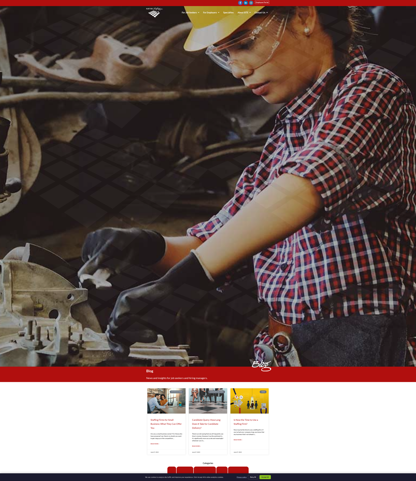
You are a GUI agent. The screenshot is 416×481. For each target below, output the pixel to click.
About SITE (245, 13)
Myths (203, 473)
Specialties (229, 13)
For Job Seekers (191, 13)
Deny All (253, 477)
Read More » (155, 444)
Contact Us (262, 13)
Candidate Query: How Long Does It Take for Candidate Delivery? (206, 423)
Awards (172, 469)
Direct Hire (222, 469)
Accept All (265, 477)
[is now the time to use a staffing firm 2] (249, 401)
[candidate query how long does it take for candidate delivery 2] (208, 401)
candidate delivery (185, 469)
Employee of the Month (238, 469)
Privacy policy (242, 477)
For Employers (212, 13)
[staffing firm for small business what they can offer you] (166, 401)
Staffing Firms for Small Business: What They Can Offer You (166, 423)
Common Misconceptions (204, 469)
